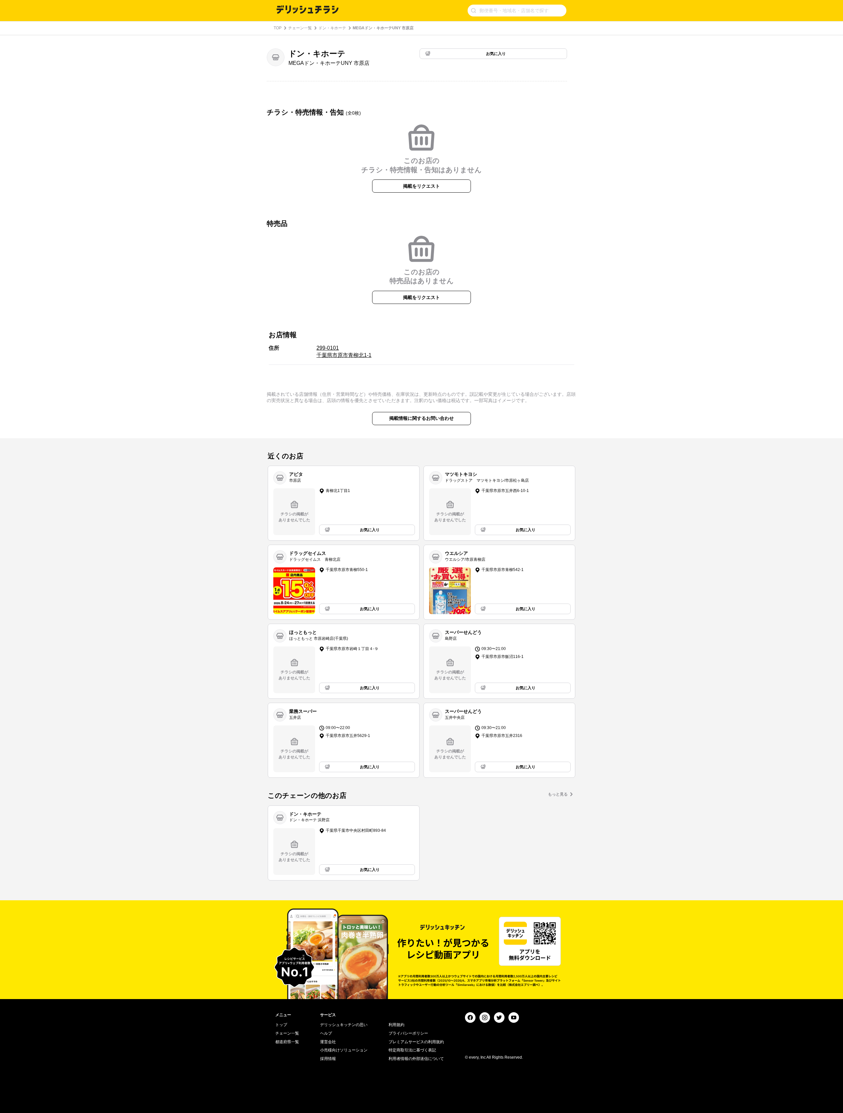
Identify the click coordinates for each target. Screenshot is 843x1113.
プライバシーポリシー (408, 1033)
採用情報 (328, 1058)
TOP (278, 28)
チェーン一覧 (300, 28)
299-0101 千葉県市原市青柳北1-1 (343, 351)
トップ (281, 1024)
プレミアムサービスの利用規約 (416, 1042)
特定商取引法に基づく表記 (412, 1050)
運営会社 (328, 1042)
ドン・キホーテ (332, 28)
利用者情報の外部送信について (416, 1058)
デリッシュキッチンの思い (343, 1024)
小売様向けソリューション (343, 1050)
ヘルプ (326, 1033)
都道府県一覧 (287, 1042)
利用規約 (396, 1024)
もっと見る (558, 794)
